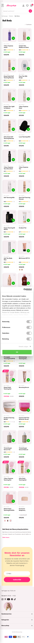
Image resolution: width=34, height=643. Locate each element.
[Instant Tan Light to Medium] (9, 96)
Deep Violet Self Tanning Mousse (9, 76)
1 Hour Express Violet (8, 46)
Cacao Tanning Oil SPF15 (9, 228)
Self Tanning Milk (9, 197)
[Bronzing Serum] (25, 377)
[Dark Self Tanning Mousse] (25, 187)
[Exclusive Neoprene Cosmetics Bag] (25, 498)
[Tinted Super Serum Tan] (9, 437)
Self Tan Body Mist (8, 258)
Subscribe (17, 580)
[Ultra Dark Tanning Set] (25, 468)
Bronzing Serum (24, 387)
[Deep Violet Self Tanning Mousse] (9, 65)
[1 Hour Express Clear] (25, 96)
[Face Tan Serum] (9, 280)
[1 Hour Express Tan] (25, 156)
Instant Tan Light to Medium (9, 107)
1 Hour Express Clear (23, 107)
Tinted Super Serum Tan (8, 448)
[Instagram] (2, 599)
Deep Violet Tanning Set (7, 388)
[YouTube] (8, 599)
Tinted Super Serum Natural (23, 448)
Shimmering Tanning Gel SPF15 (23, 357)
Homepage (5, 16)
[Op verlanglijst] (14, 30)
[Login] (23, 6)
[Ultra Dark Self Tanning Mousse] (9, 126)
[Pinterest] (5, 599)
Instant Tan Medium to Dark (24, 46)
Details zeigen (23, 346)
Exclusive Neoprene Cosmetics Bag (23, 509)
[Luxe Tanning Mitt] (25, 126)
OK (17, 352)
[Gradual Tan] (25, 217)
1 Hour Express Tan (23, 167)
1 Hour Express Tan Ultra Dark (8, 167)
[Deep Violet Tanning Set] (9, 377)
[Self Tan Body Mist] (9, 247)
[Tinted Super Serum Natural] (25, 437)
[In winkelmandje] (13, 38)
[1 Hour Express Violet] (9, 35)
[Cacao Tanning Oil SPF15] (9, 217)
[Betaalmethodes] (6, 637)
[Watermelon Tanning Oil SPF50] (25, 280)
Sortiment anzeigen (3, 5)
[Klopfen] (15, 599)
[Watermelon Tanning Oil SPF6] (9, 498)
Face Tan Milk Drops (23, 76)
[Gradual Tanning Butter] (9, 407)
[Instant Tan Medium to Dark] (25, 35)
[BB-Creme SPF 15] (25, 247)
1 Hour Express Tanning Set (8, 479)
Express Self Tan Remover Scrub (24, 418)
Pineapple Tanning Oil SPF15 (9, 357)
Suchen (30, 11)
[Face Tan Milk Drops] (25, 65)
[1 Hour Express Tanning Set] (9, 468)
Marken (11, 16)
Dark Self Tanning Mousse (24, 198)
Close (17, 614)
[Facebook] (12, 599)
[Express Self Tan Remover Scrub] (25, 407)
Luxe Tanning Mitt (24, 137)
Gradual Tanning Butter (9, 418)
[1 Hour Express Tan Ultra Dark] (9, 156)
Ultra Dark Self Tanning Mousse (9, 137)
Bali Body (6, 43)
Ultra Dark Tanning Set (22, 479)
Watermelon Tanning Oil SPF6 (9, 509)
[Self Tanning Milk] (9, 187)
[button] (5, 520)
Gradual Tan (22, 228)
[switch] (29, 327)
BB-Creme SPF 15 (24, 258)
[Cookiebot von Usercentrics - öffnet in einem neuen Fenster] (24, 289)
